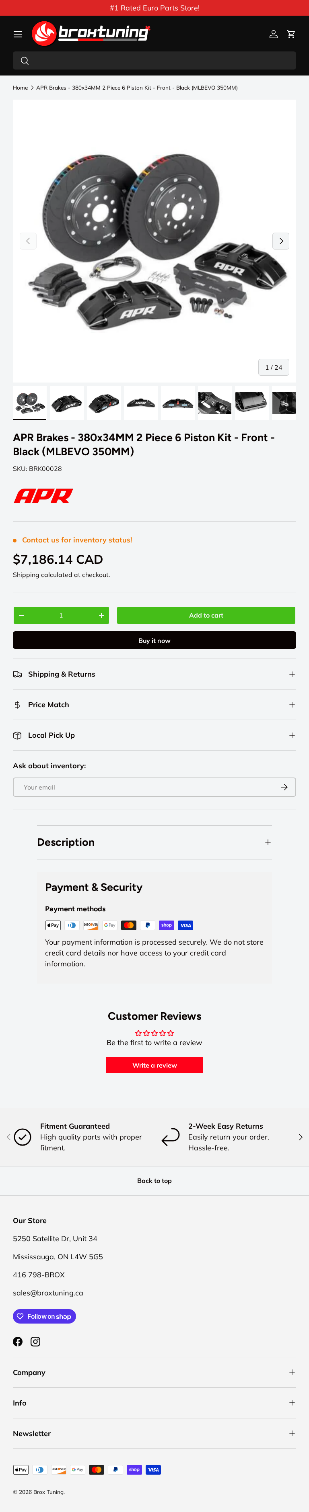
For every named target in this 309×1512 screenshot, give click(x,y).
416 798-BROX (39, 1274)
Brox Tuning (48, 1491)
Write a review (154, 1065)
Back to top (154, 1180)
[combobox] (154, 60)
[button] (291, 34)
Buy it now (154, 640)
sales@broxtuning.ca (48, 1292)
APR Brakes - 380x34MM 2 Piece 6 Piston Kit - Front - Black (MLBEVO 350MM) (137, 87)
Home (20, 87)
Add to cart (206, 615)
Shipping (26, 575)
